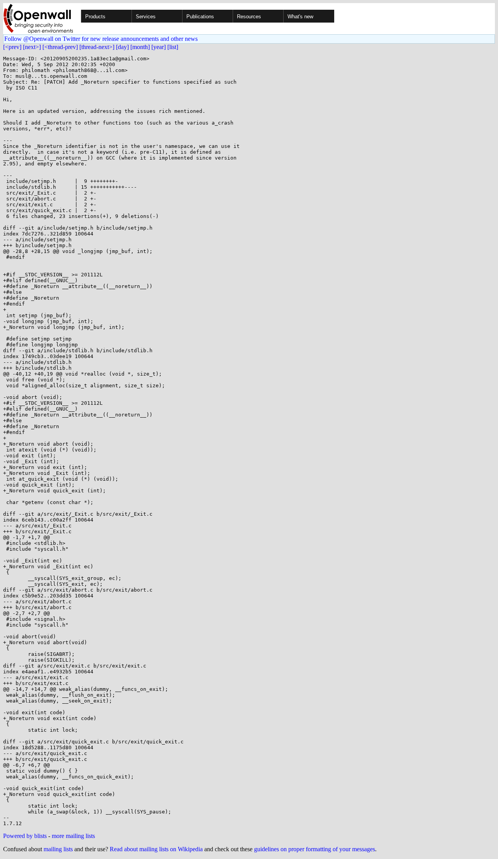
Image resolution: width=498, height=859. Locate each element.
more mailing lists (73, 836)
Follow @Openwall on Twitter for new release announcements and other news (101, 38)
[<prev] (12, 47)
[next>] (32, 47)
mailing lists (58, 849)
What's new (300, 16)
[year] (158, 47)
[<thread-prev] (60, 47)
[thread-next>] (96, 47)
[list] (172, 47)
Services (146, 16)
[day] (122, 47)
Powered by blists (25, 836)
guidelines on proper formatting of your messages (314, 849)
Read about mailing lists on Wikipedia (156, 849)
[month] (140, 47)
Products (95, 16)
